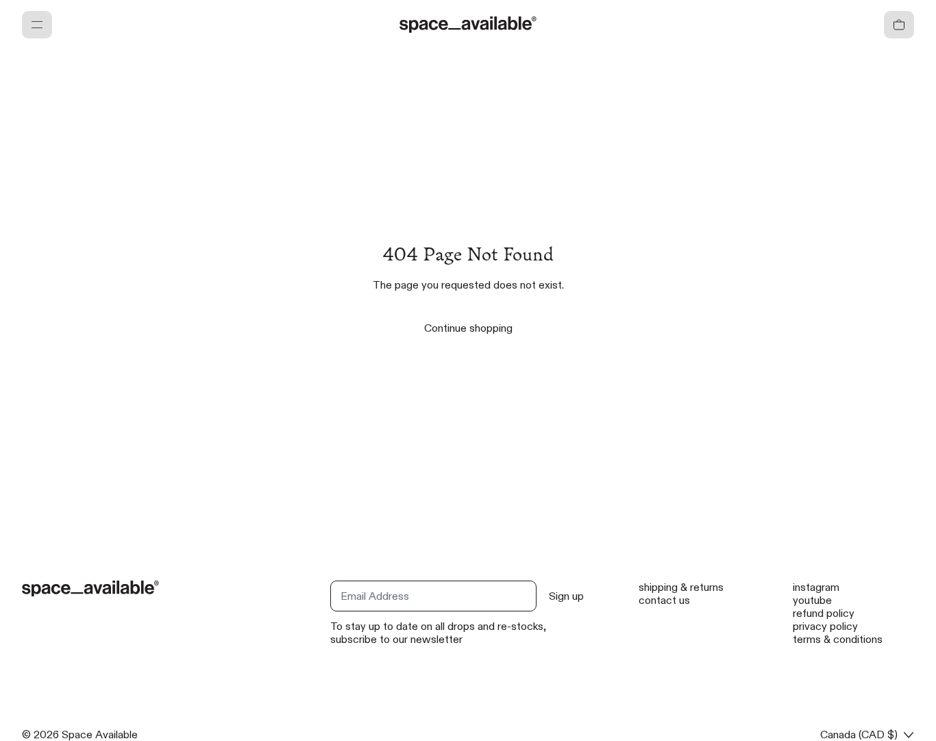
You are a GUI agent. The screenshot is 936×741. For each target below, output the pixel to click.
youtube (812, 600)
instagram (816, 587)
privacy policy (825, 626)
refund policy (823, 613)
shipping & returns (681, 587)
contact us (664, 600)
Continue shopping (468, 328)
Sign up (566, 596)
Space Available (100, 734)
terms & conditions (838, 639)
